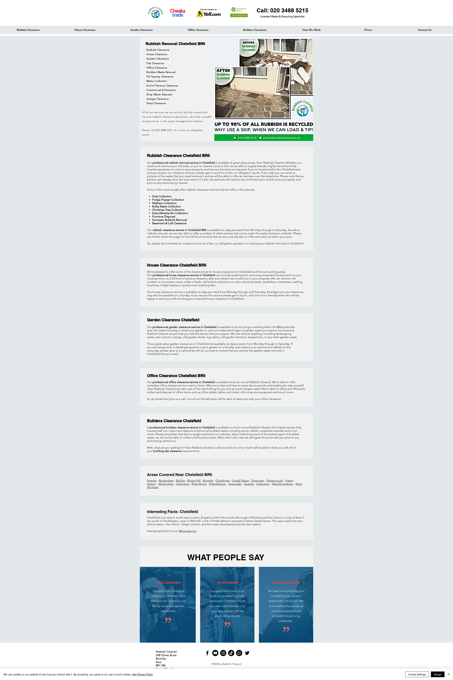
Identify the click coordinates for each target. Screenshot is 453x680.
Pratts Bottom (217, 484)
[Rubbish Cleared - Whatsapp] (239, 653)
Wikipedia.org (188, 531)
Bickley (180, 480)
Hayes (289, 480)
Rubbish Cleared (232, 663)
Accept (437, 674)
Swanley (249, 484)
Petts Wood (199, 484)
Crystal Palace (240, 480)
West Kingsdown (282, 484)
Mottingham (166, 484)
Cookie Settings (417, 674)
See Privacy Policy (142, 674)
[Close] (449, 674)
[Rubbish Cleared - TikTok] (231, 653)
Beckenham (166, 480)
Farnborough (274, 480)
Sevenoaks (235, 484)
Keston (151, 484)
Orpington (182, 484)
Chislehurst (223, 480)
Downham (257, 480)
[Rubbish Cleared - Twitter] (247, 653)
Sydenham (263, 484)
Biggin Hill (193, 480)
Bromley (208, 480)
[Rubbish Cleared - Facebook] (207, 653)
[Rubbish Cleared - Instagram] (223, 653)
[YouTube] (215, 653)
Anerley (152, 480)
